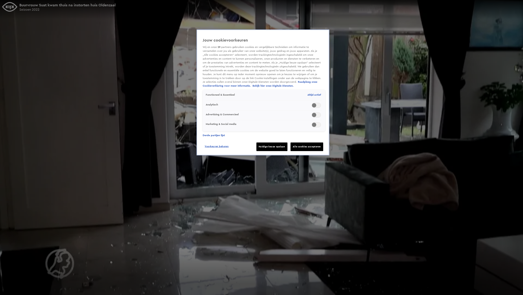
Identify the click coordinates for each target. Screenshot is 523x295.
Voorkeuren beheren (217, 146)
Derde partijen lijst (214, 135)
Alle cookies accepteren (307, 147)
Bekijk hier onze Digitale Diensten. (273, 86)
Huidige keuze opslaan (272, 147)
